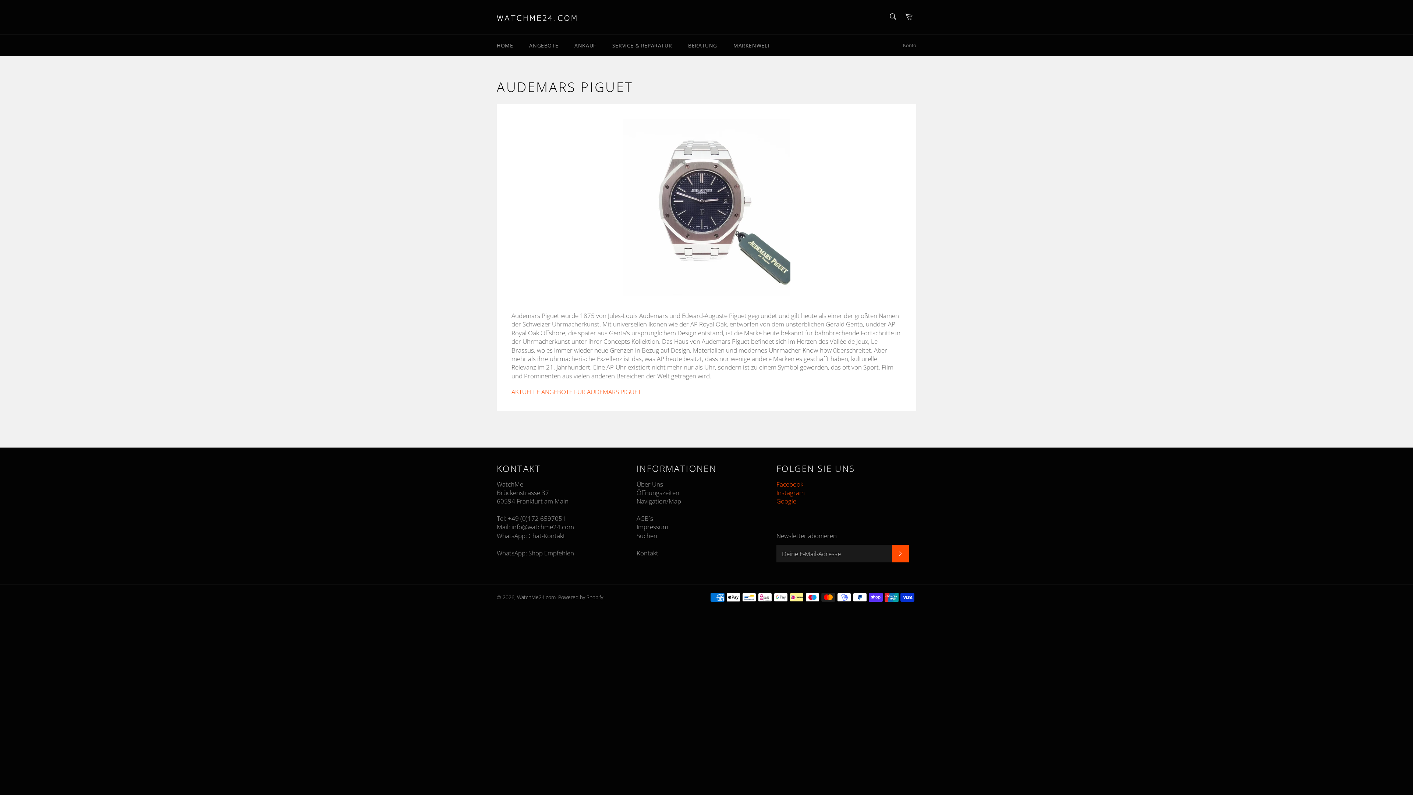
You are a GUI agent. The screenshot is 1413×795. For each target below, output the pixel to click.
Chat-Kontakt (546, 535)
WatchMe (510, 484)
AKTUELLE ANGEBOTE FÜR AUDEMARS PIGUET (576, 392)
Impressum (652, 527)
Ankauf (585, 45)
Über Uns (650, 484)
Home (505, 45)
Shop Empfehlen (551, 553)
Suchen (647, 535)
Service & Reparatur (642, 45)
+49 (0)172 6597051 (537, 518)
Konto (909, 45)
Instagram (790, 492)
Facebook (789, 484)
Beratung (702, 45)
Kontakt (647, 553)
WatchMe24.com (536, 597)
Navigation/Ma (657, 501)
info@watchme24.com (542, 527)
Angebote (543, 45)
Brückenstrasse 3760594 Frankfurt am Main (533, 496)
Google (786, 501)
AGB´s (645, 518)
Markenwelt (752, 45)
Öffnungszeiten (658, 492)
